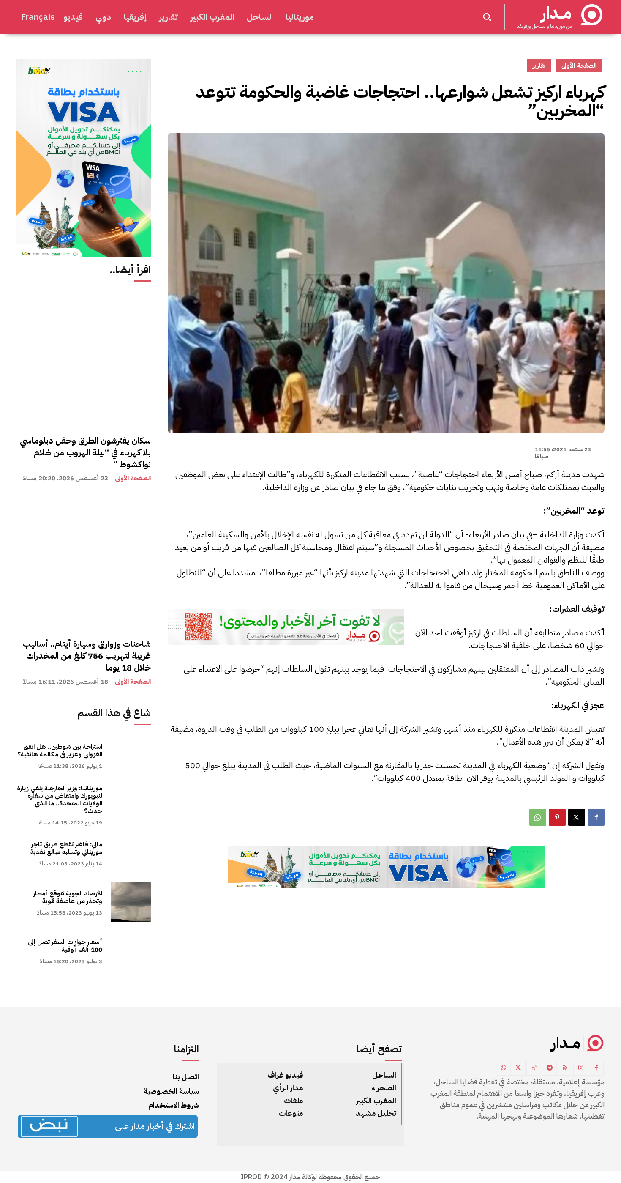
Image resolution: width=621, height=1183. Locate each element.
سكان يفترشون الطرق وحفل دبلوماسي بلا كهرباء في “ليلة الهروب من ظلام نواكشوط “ (85, 452)
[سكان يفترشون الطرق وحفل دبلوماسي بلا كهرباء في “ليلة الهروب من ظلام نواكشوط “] (83, 359)
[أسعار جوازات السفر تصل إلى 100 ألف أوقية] (131, 951)
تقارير (539, 65)
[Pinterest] (557, 817)
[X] (576, 817)
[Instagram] (580, 1068)
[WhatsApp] (537, 817)
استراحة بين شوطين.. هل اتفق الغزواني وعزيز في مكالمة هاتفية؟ (59, 750)
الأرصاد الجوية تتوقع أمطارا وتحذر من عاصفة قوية (67, 897)
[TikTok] (533, 1068)
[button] (487, 17)
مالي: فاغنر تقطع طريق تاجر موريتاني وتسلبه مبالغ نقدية (66, 848)
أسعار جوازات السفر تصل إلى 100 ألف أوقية (65, 945)
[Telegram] (549, 1068)
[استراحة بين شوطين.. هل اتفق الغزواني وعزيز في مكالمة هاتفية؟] (131, 755)
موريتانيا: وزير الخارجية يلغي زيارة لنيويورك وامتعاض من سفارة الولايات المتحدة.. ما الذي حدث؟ (59, 799)
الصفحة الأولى (133, 478)
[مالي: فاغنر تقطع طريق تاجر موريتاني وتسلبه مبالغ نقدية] (131, 853)
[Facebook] (596, 817)
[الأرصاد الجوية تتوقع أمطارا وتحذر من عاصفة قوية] (131, 902)
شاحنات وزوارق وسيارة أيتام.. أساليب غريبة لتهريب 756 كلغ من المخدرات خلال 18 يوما (87, 656)
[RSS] (565, 1068)
